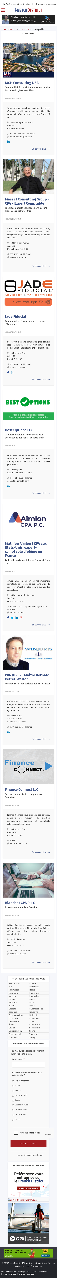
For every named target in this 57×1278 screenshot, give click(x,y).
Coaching (13, 1012)
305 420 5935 (16, 254)
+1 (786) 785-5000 (18, 133)
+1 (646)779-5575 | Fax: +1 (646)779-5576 (28, 606)
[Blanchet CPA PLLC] (28, 879)
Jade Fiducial (15, 316)
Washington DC (21, 1095)
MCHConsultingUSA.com (21, 136)
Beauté (12, 1005)
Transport (33, 1034)
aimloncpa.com (17, 612)
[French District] (28, 10)
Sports (32, 1031)
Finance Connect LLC (21, 789)
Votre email (18, 1059)
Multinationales (36, 1008)
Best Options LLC (19, 430)
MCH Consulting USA (22, 83)
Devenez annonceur (26, 1274)
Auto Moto (13, 993)
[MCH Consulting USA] (28, 60)
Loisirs (32, 999)
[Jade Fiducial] (28, 293)
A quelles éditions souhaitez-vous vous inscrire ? (27, 1073)
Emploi (12, 1027)
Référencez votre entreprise (18, 4)
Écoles (11, 1024)
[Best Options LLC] (28, 407)
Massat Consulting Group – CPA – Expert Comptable (27, 201)
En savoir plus (41, 148)
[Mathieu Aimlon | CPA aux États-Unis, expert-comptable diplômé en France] (28, 520)
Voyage (32, 1037)
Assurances (14, 989)
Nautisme (33, 1012)
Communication (16, 1015)
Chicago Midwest (21, 1105)
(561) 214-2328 (16, 478)
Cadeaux (12, 1008)
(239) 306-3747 (16, 727)
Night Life (33, 1015)
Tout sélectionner (22, 1081)
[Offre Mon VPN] (28, 1253)
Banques (12, 999)
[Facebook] (8, 372)
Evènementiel (15, 1034)
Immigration (34, 993)
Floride (17, 1085)
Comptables (14, 1018)
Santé (31, 1021)
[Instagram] (21, 618)
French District (25, 29)
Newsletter (43, 1271)
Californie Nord (21, 1109)
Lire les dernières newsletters (31, 1155)
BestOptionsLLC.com (19, 481)
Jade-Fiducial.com (17, 367)
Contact (34, 1271)
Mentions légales (22, 1266)
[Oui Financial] (28, 19)
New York (18, 1090)
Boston (17, 1100)
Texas (17, 1119)
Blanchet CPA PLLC (20, 903)
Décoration (14, 1021)
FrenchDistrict (10, 29)
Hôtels (32, 989)
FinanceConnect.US (18, 843)
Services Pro (34, 1027)
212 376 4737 (16, 950)
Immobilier (34, 996)
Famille (32, 983)
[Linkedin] (8, 142)
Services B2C (35, 1024)
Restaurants (34, 1018)
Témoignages (23, 1271)
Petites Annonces (8, 1274)
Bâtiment (13, 1002)
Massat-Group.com (18, 257)
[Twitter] (12, 618)
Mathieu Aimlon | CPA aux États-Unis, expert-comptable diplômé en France (26, 549)
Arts (10, 986)
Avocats (12, 996)
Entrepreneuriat (15, 1031)
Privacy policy (36, 1266)
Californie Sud (20, 1114)
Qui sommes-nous (9, 1271)
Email (32, 133)
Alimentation (14, 983)
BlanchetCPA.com (18, 953)
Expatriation (14, 1037)
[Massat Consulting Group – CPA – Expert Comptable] (28, 176)
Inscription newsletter (46, 4)
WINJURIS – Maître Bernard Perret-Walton (27, 677)
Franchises (34, 986)
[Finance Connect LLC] (28, 766)
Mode (32, 1005)
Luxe (31, 1002)
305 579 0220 (16, 364)
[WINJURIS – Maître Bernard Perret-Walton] (28, 652)
